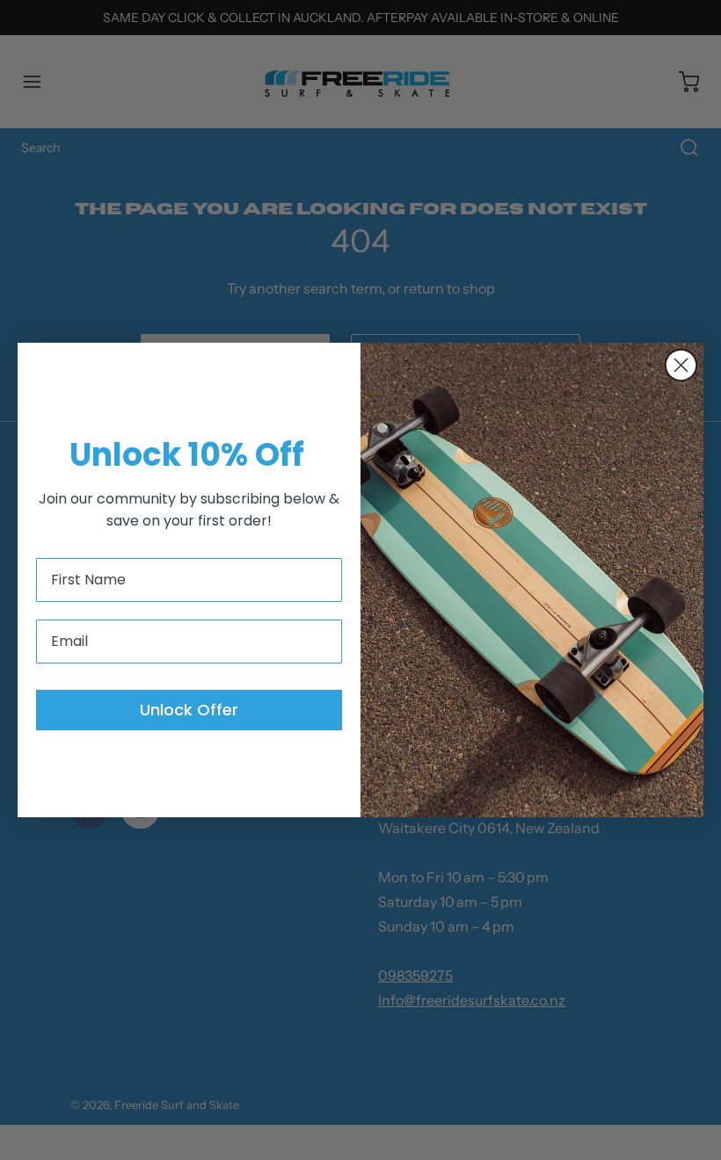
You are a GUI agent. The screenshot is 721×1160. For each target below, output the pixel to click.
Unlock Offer (189, 710)
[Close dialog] (681, 365)
